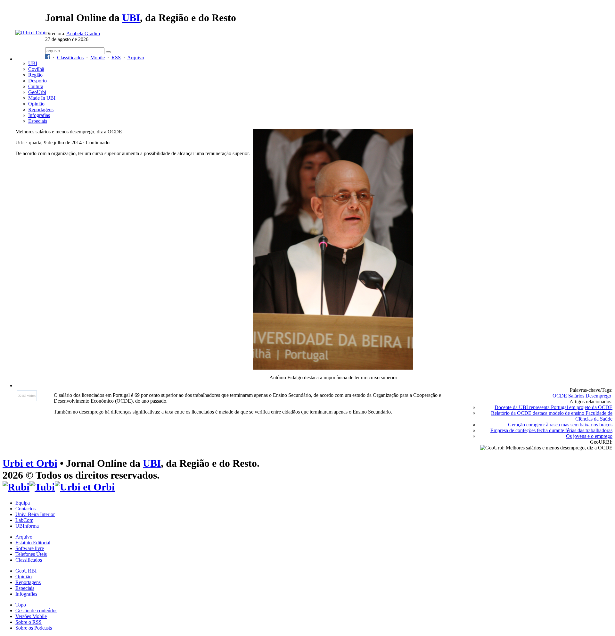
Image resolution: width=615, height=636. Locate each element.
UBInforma (27, 526)
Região (35, 75)
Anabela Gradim (83, 33)
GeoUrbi (37, 92)
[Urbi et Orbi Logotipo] (30, 32)
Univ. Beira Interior (35, 514)
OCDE (560, 395)
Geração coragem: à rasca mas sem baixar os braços (560, 424)
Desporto (37, 80)
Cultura (35, 86)
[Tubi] (42, 487)
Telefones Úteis (31, 554)
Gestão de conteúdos (36, 610)
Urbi (20, 142)
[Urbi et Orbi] (85, 487)
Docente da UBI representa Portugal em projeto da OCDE (553, 407)
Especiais (37, 121)
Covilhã (36, 69)
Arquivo (135, 57)
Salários (576, 395)
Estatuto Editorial (32, 542)
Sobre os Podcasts (33, 628)
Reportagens (40, 109)
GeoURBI (26, 570)
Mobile (97, 57)
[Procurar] (108, 52)
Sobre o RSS (28, 622)
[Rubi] (16, 487)
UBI (131, 17)
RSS (116, 57)
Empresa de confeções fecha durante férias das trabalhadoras (551, 430)
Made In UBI (41, 98)
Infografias (39, 115)
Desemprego (598, 395)
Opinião (36, 103)
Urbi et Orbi (30, 463)
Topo (20, 604)
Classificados (70, 57)
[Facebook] (47, 57)
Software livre (29, 548)
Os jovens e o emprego (589, 436)
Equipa (22, 503)
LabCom (24, 520)
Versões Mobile (31, 616)
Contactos (25, 508)
